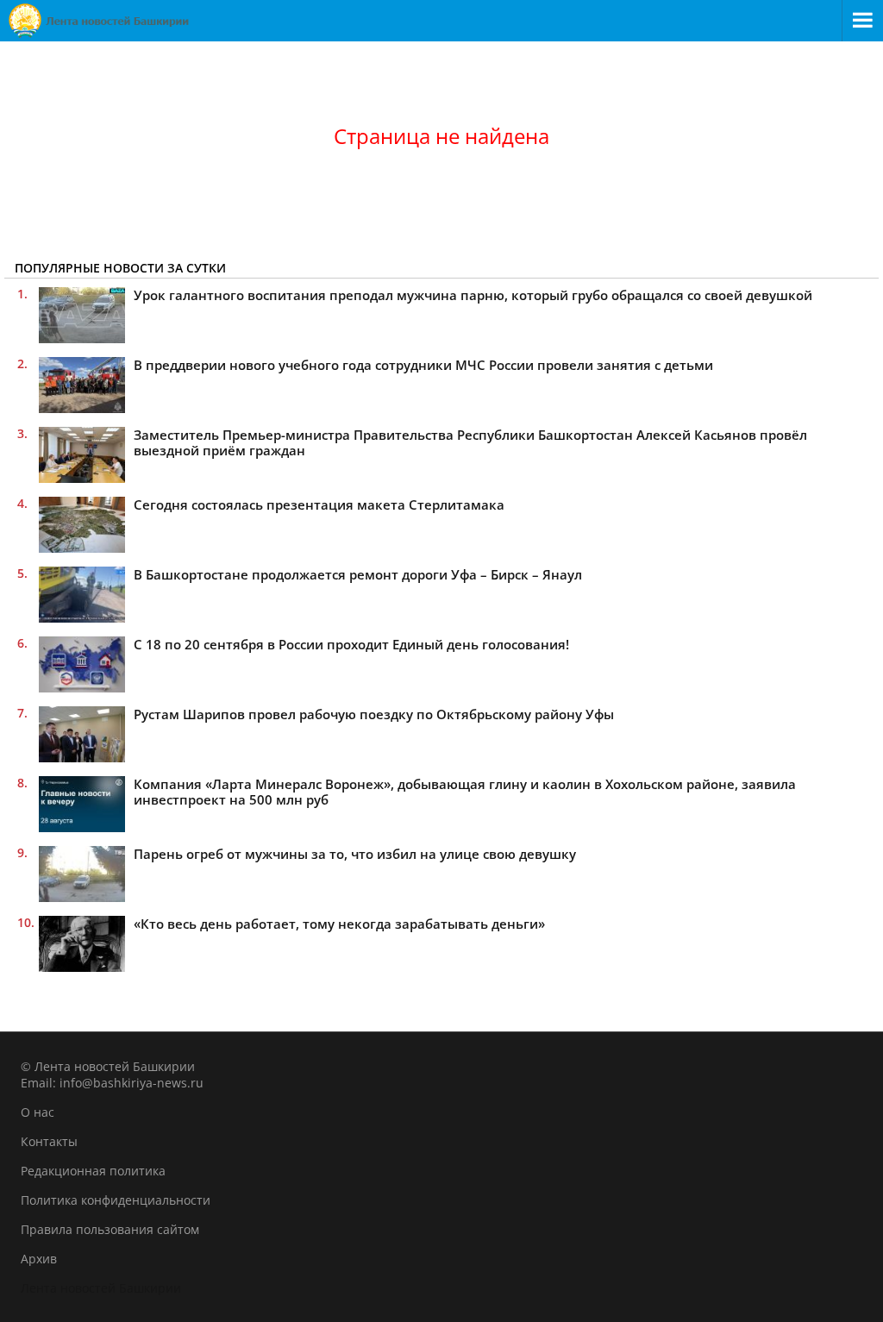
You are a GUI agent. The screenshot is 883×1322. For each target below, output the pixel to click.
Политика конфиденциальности (115, 1200)
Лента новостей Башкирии (101, 1288)
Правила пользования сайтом (110, 1229)
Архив (39, 1258)
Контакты (49, 1141)
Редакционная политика (93, 1170)
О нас (37, 1112)
